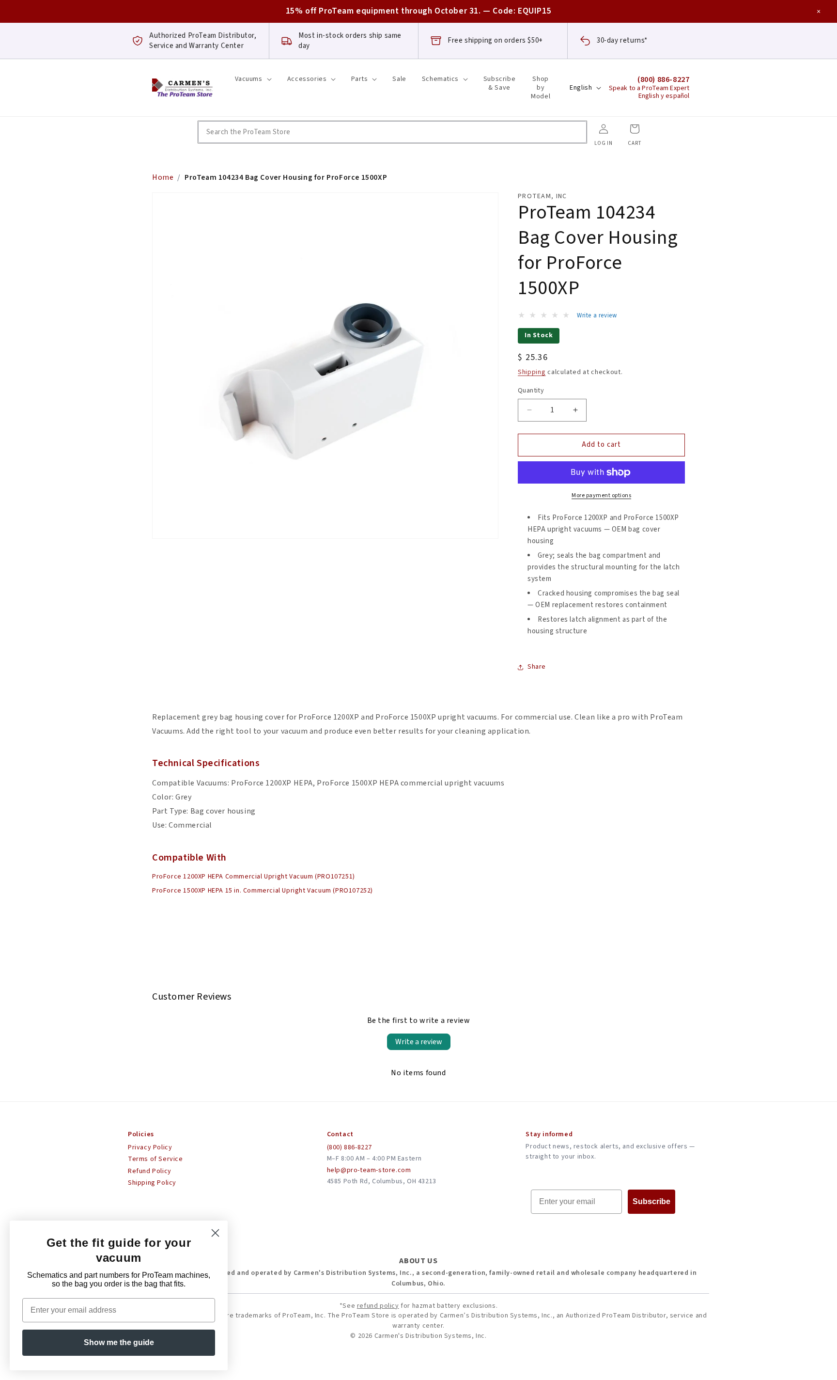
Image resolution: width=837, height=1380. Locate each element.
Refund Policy (149, 1171)
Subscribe (651, 1201)
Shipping (532, 372)
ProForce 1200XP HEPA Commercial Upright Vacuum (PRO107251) (253, 876)
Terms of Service (155, 1159)
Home (162, 177)
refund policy (378, 1306)
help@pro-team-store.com (369, 1170)
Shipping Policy (152, 1183)
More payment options (601, 495)
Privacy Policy (150, 1147)
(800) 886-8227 (349, 1147)
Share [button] (536, 667)
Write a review (418, 1041)
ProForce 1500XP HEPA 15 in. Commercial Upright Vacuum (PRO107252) (262, 890)
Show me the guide (119, 1342)
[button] (253, 79)
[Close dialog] (215, 1232)
